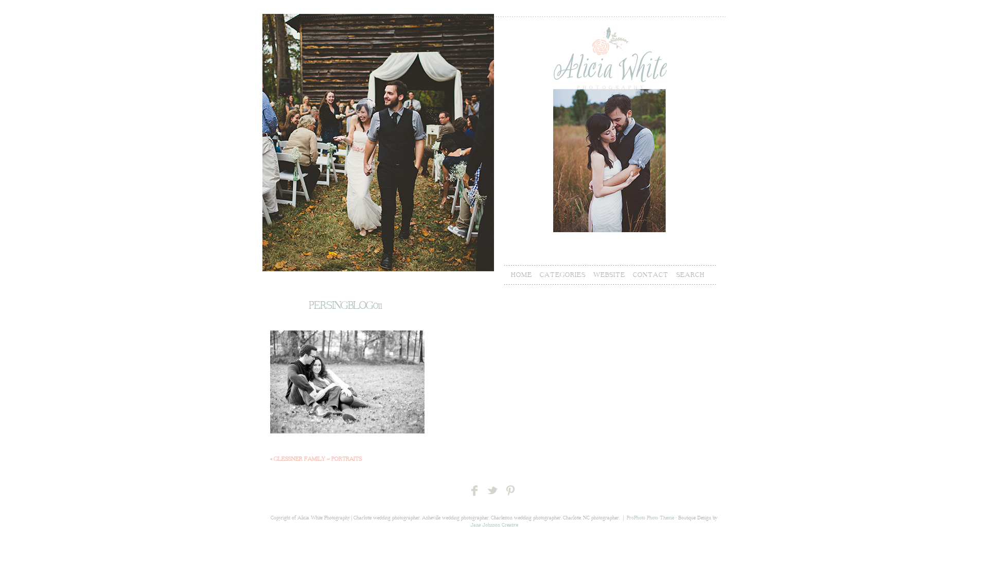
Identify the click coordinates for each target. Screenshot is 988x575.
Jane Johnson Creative (494, 525)
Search (690, 274)
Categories (563, 274)
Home (521, 274)
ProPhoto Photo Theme (650, 518)
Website (609, 274)
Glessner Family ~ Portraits (316, 459)
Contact (650, 274)
